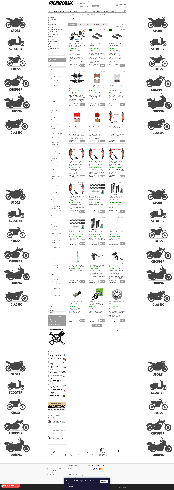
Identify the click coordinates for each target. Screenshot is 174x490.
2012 (54, 96)
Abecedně (104, 24)
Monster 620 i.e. (55, 74)
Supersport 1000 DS (56, 213)
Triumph (52, 310)
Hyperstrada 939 (56, 178)
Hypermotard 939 (56, 176)
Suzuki (51, 308)
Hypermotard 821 (56, 137)
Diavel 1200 (54, 274)
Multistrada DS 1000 (56, 210)
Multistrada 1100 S (56, 247)
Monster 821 (55, 144)
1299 (52, 297)
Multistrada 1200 (56, 281)
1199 (52, 263)
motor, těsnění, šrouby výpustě (55, 29)
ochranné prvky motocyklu (55, 37)
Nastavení (70, 486)
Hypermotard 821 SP (57, 140)
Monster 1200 (55, 277)
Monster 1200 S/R (56, 279)
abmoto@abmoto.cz (53, 470)
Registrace (124, 1)
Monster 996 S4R (56, 197)
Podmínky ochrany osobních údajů (75, 475)
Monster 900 (55, 163)
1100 (52, 231)
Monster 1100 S (55, 242)
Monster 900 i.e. (55, 165)
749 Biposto (54, 110)
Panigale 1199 (55, 265)
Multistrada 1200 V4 (56, 288)
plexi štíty (51, 46)
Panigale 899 (55, 158)
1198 (52, 251)
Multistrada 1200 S (56, 283)
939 (52, 174)
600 (52, 69)
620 (52, 71)
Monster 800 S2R (56, 131)
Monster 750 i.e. (55, 117)
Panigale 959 (55, 192)
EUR (125, 7)
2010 (54, 92)
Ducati (51, 67)
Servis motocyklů (71, 468)
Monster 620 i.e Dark (57, 76)
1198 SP (54, 261)
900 (52, 160)
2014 (54, 101)
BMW (51, 65)
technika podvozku (53, 26)
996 (52, 194)
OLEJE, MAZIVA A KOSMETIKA (81, 11)
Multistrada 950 (55, 185)
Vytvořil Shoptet (123, 487)
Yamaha (52, 312)
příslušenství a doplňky (54, 48)
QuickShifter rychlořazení (54, 43)
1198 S (53, 258)
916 (52, 167)
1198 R (53, 256)
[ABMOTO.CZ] (60, 3)
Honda (51, 302)
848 (52, 147)
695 (52, 78)
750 (52, 112)
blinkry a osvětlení (53, 32)
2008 (54, 87)
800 (52, 126)
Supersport (54, 181)
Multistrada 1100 (56, 245)
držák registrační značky (54, 44)
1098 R (53, 219)
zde (72, 483)
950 (52, 183)
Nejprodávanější (96, 24)
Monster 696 (55, 85)
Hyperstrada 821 (56, 142)
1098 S (53, 222)
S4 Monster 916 (55, 169)
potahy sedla (52, 49)
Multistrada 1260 (56, 295)
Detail (102, 65)
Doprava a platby (71, 472)
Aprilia (51, 63)
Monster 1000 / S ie (56, 204)
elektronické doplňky (53, 41)
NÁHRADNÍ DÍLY (96, 11)
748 (52, 103)
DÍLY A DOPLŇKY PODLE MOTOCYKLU (61, 11)
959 (52, 190)
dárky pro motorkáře (54, 324)
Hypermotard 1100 (56, 233)
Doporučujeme (72, 24)
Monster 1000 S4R (56, 208)
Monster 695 (55, 80)
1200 (52, 272)
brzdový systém (52, 22)
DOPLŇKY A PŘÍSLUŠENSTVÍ (110, 11)
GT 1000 (54, 201)
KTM (51, 306)
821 (52, 135)
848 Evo (54, 151)
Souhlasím (104, 481)
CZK (123, 7)
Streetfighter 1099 (56, 226)
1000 (52, 199)
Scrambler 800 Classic (57, 133)
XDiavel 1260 (55, 292)
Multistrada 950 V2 (56, 188)
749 (52, 108)
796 (52, 119)
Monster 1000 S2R (56, 206)
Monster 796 (55, 124)
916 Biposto (54, 172)
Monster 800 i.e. (55, 128)
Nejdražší (88, 24)
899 (52, 156)
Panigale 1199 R (55, 267)
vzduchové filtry (52, 19)
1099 (52, 224)
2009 (54, 90)
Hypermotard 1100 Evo (57, 235)
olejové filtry (52, 17)
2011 (54, 94)
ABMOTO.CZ (51, 474)
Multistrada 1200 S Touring (58, 286)
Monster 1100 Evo (56, 240)
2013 (54, 99)
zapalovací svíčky (52, 20)
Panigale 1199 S (55, 270)
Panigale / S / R (55, 299)
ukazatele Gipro (52, 39)
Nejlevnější (80, 24)
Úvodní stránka (49, 11)
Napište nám (70, 471)
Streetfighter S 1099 (56, 229)
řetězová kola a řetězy (54, 27)
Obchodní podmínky (72, 474)
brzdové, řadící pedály (54, 34)
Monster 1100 (55, 238)
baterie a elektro (52, 24)
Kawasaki (52, 304)
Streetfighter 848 (56, 153)
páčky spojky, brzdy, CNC (54, 31)
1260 (52, 290)
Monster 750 (55, 115)
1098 (52, 215)
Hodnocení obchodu (72, 477)
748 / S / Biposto (55, 105)
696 (52, 83)
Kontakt (69, 469)
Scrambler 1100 (55, 249)
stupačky (51, 36)
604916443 (82, 3)
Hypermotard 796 (56, 121)
